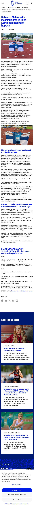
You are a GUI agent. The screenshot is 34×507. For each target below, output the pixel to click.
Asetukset (17, 500)
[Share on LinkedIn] (17, 301)
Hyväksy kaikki (17, 490)
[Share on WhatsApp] (2, 301)
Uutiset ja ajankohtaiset (14, 7)
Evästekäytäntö (8, 503)
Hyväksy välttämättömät (17, 495)
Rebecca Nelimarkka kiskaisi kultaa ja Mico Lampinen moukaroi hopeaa (16, 10)
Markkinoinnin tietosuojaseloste (20, 503)
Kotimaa (24, 7)
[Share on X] (10, 301)
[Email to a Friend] (13, 301)
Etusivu (4, 7)
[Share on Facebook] (6, 301)
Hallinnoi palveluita (16, 484)
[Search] (32, 3)
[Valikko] (2, 3)
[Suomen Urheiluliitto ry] (16, 3)
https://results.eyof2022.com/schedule (22, 291)
